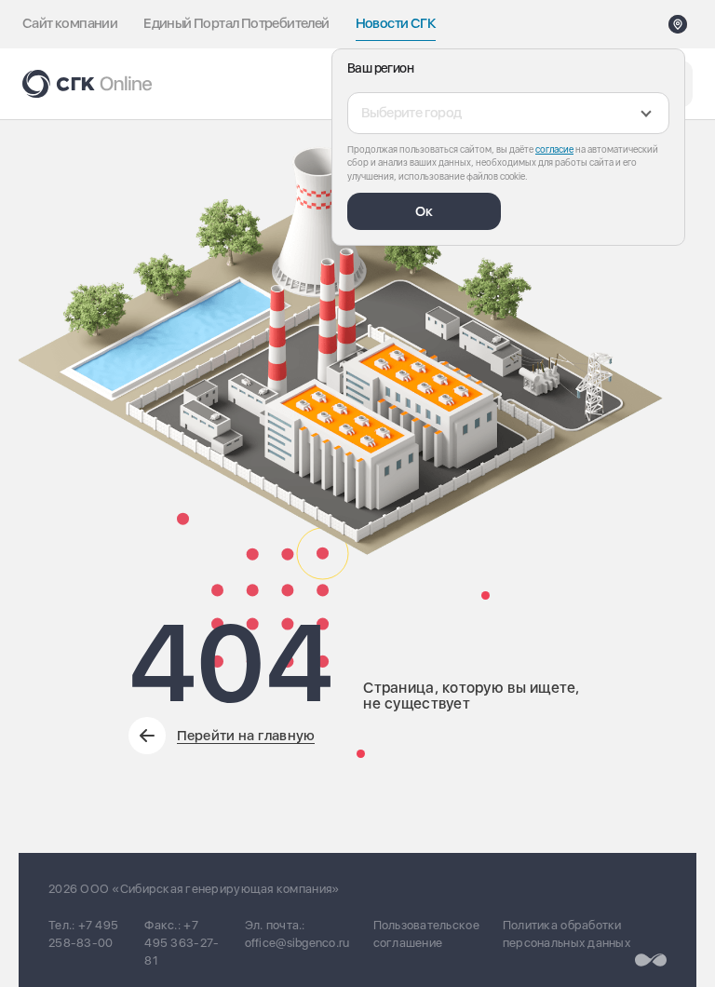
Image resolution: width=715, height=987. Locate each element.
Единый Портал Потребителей (236, 23)
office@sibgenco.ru (297, 943)
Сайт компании (69, 23)
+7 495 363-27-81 (181, 942)
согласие (554, 149)
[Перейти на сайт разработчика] (651, 960)
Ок (424, 211)
